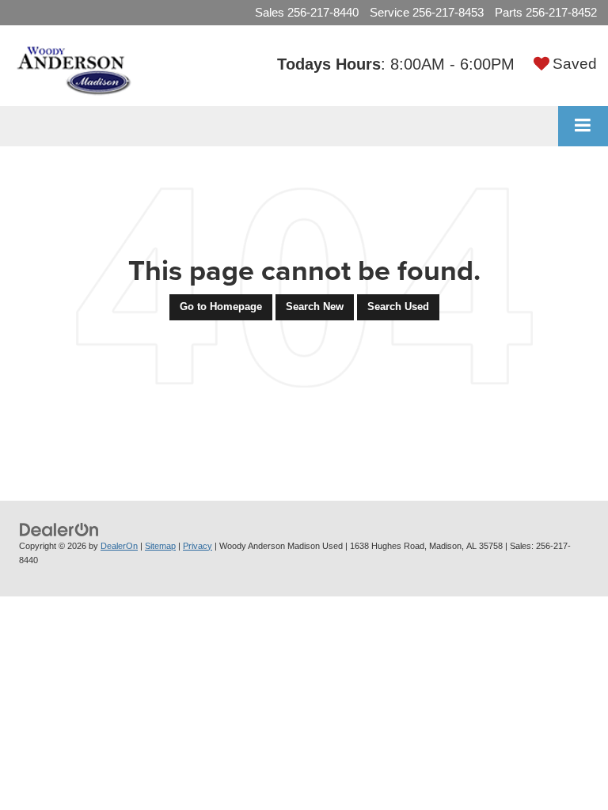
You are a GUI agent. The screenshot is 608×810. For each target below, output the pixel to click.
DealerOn (119, 546)
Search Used (398, 306)
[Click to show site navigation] (583, 126)
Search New (315, 306)
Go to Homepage (221, 306)
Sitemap (160, 546)
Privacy (197, 546)
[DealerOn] (59, 529)
